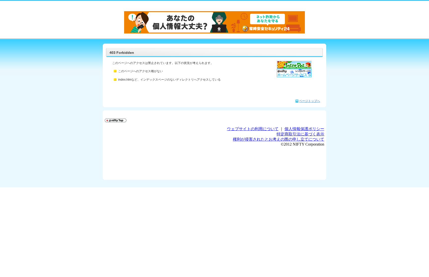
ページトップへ (309, 101)
